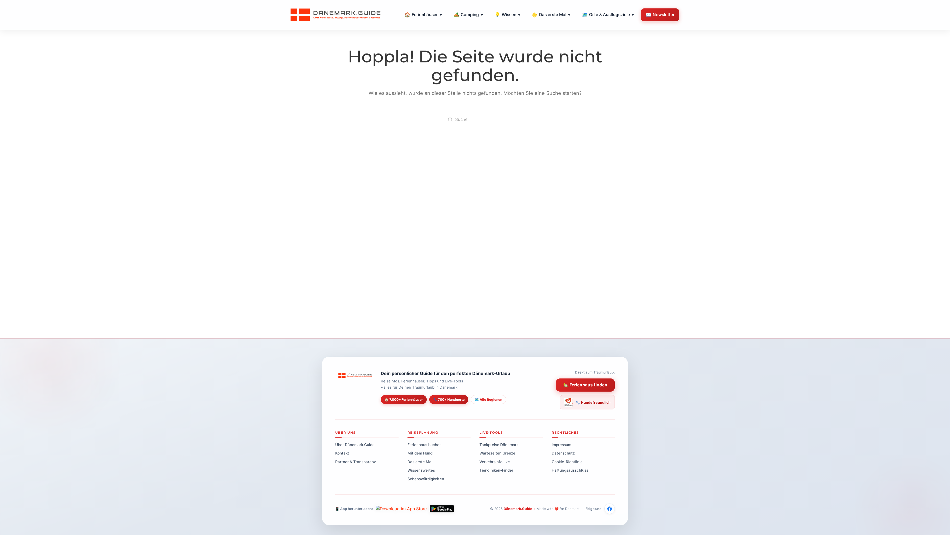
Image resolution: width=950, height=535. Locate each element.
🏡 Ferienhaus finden (585, 384)
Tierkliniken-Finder (496, 470)
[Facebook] (609, 509)
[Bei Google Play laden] (442, 508)
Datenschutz (563, 453)
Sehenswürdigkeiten (425, 479)
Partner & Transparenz (355, 461)
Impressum (561, 444)
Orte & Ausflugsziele (608, 15)
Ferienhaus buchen (424, 444)
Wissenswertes (421, 470)
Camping (468, 15)
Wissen (508, 15)
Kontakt (342, 453)
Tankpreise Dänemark (499, 444)
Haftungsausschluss (570, 470)
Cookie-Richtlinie (567, 461)
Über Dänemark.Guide (355, 444)
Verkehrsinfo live (494, 461)
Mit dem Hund (419, 453)
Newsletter (660, 15)
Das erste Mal (551, 15)
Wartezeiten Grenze (497, 453)
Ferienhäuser (423, 15)
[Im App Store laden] (401, 509)
